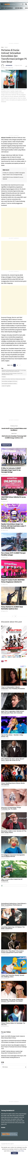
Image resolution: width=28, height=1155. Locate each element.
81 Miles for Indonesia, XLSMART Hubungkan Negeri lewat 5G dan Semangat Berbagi (11, 470)
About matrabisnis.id (7, 8)
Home (2, 47)
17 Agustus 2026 (5, 584)
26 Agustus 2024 (18, 65)
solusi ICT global (6, 385)
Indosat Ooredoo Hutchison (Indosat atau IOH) (13, 379)
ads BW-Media (19, 8)
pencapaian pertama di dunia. (9, 383)
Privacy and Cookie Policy (17, 1151)
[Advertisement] (14, 26)
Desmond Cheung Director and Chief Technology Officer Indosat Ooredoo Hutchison (14, 371)
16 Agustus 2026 (5, 611)
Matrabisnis (9, 65)
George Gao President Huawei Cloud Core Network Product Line (12, 374)
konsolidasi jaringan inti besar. (9, 381)
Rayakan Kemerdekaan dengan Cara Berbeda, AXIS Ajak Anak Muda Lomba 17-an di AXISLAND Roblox (13, 526)
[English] (2, 661)
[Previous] (12, 616)
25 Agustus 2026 (5, 474)
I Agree (14, 1153)
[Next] (15, 616)
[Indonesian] (6, 661)
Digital (6, 47)
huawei (4, 376)
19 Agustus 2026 (5, 557)
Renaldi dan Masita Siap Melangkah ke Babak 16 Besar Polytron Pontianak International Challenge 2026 (14, 1046)
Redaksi (3, 1127)
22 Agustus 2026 (5, 530)
